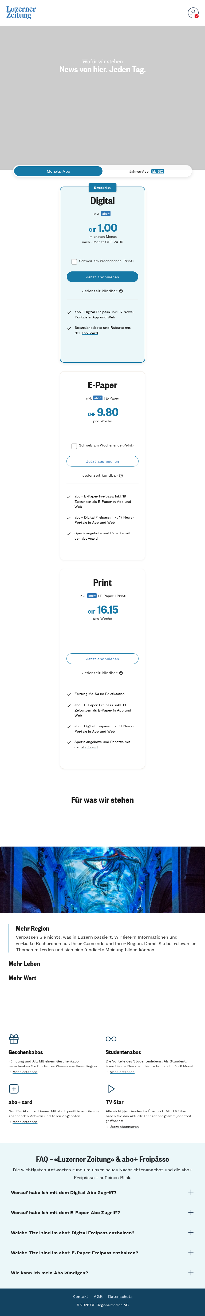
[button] (102, 938)
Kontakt (80, 1296)
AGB (98, 1296)
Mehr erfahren (25, 1071)
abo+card (90, 332)
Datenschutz (120, 1296)
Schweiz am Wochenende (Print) (106, 260)
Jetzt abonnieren (124, 1126)
